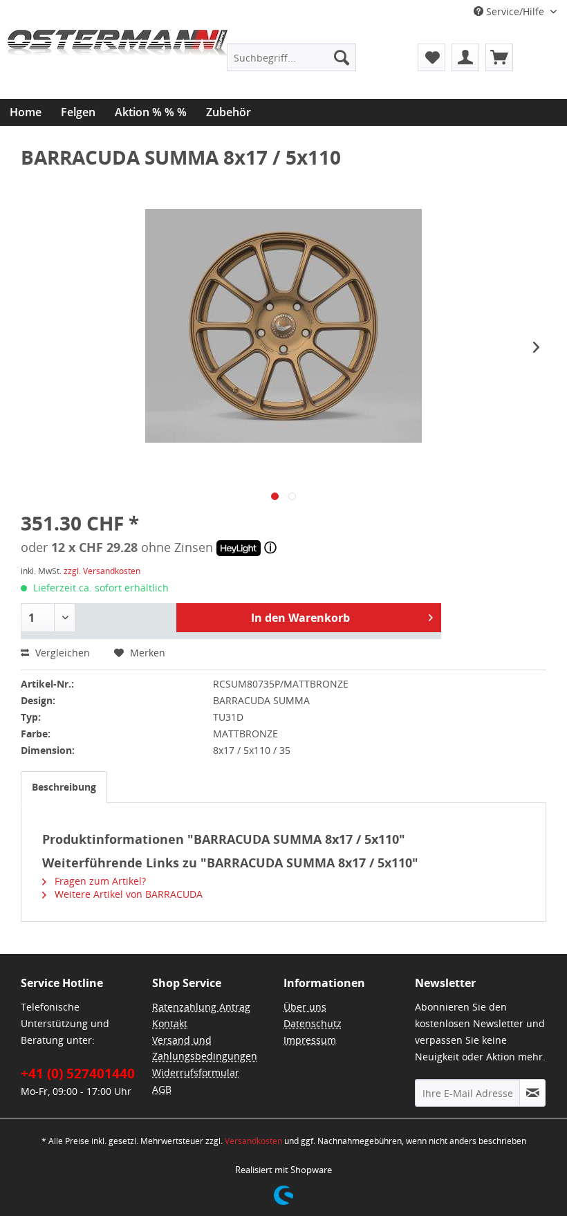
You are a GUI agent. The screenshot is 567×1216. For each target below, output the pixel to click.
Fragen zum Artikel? (99, 880)
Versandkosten (253, 1141)
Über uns (305, 1006)
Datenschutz (313, 1023)
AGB (161, 1089)
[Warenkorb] (499, 57)
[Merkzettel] (431, 57)
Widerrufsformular (195, 1072)
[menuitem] (291, 57)
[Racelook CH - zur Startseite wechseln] (117, 64)
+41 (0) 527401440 (78, 1074)
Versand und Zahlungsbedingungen (204, 1048)
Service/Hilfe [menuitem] (515, 11)
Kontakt (169, 1023)
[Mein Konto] (465, 57)
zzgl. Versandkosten (102, 571)
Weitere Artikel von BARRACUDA (127, 894)
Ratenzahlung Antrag (201, 1006)
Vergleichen (61, 652)
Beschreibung (64, 786)
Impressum (310, 1040)
